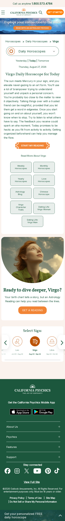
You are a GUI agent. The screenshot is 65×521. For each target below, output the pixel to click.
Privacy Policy (17, 498)
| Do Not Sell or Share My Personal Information (32, 501)
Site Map (50, 498)
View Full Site (32, 482)
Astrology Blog (20, 192)
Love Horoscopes (44, 180)
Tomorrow (43, 60)
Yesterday (21, 60)
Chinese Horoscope (43, 192)
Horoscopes (13, 41)
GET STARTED (55, 12)
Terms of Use (35, 498)
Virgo (34, 350)
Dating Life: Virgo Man (32, 221)
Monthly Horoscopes (44, 167)
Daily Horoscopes (36, 41)
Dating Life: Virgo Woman (44, 208)
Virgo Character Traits (21, 207)
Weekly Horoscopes (21, 167)
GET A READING (32, 310)
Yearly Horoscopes (21, 180)
